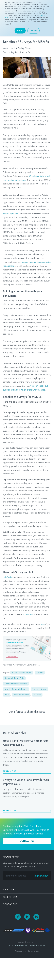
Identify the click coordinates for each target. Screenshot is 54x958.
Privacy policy (20, 951)
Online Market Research (16, 683)
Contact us (28, 614)
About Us (8, 889)
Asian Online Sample (21, 672)
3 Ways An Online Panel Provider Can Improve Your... (26, 782)
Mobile (39, 672)
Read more (9, 771)
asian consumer (21, 694)
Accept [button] (20, 30)
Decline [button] (33, 30)
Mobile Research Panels (16, 689)
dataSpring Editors (22, 48)
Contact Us (10, 904)
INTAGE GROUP (39, 945)
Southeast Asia (39, 689)
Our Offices (10, 897)
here (42, 624)
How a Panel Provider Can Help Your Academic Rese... (25, 742)
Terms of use (33, 951)
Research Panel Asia (14, 678)
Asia (7, 694)
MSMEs (37, 694)
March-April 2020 (11, 213)
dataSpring (8, 576)
